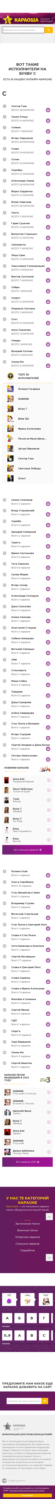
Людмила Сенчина (23, 308)
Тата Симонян (20, 563)
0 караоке (21, 992)
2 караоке (20, 535)
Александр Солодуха (25, 595)
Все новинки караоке (26, 849)
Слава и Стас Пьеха (23, 935)
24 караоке (22, 163)
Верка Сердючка (22, 191)
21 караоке (22, 195)
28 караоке (23, 142)
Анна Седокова (21, 330)
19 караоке (22, 152)
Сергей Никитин (21, 1063)
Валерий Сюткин (22, 351)
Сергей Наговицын (23, 956)
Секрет (15, 298)
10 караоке (22, 323)
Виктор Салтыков (22, 276)
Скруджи (17, 691)
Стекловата (18, 670)
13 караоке (22, 259)
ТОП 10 (28, 376)
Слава (15, 148)
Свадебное (27, 1250)
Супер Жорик (19, 574)
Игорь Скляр (19, 585)
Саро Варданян (21, 1041)
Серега (15, 542)
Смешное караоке (27, 1243)
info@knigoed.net (16, 1480)
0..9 (7, 1335)
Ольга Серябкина (22, 882)
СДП (14, 1020)
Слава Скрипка (20, 978)
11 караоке (22, 216)
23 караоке (22, 174)
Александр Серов (22, 180)
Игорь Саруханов (22, 138)
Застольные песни (27, 1223)
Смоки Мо (17, 362)
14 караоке (22, 120)
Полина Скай (19, 871)
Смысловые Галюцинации (28, 266)
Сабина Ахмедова (22, 638)
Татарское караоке (27, 1237)
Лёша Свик (18, 255)
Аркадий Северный (23, 532)
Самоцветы (18, 244)
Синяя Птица (19, 116)
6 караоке (20, 546)
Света (15, 212)
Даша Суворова (21, 702)
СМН (14, 659)
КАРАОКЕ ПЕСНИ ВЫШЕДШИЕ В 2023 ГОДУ (16, 1078)
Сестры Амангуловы (24, 755)
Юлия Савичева (21, 202)
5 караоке (20, 525)
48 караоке (23, 110)
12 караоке (22, 238)
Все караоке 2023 (26, 1162)
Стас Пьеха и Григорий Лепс (29, 924)
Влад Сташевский (22, 510)
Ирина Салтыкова (22, 553)
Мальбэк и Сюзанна (23, 999)
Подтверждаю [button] (27, 1495)
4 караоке (20, 578)
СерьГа (15, 1031)
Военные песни (27, 1230)
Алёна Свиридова (22, 713)
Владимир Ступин (22, 903)
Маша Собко (19, 681)
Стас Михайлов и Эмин (25, 892)
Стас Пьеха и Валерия (25, 723)
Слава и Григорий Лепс (26, 967)
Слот (14, 319)
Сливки (16, 127)
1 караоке (21, 291)
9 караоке (22, 355)
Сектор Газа (19, 106)
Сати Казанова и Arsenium (27, 946)
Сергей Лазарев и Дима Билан (30, 745)
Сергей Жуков (20, 1010)
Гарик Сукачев (20, 223)
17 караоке (21, 960)
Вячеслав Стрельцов (24, 914)
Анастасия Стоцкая (23, 627)
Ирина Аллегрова (22, 36)
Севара (15, 340)
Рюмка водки (36, 36)
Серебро (16, 170)
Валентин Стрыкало (24, 234)
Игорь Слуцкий (21, 734)
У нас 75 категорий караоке (27, 1200)
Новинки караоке (16, 767)
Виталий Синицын (22, 649)
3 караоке (22, 312)
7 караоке (22, 131)
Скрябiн (16, 521)
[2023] (44, 1079)
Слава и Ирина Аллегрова (27, 988)
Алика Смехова (21, 617)
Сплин (15, 159)
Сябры (15, 287)
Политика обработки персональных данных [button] (27, 1491)
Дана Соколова (21, 606)
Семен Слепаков (21, 500)
